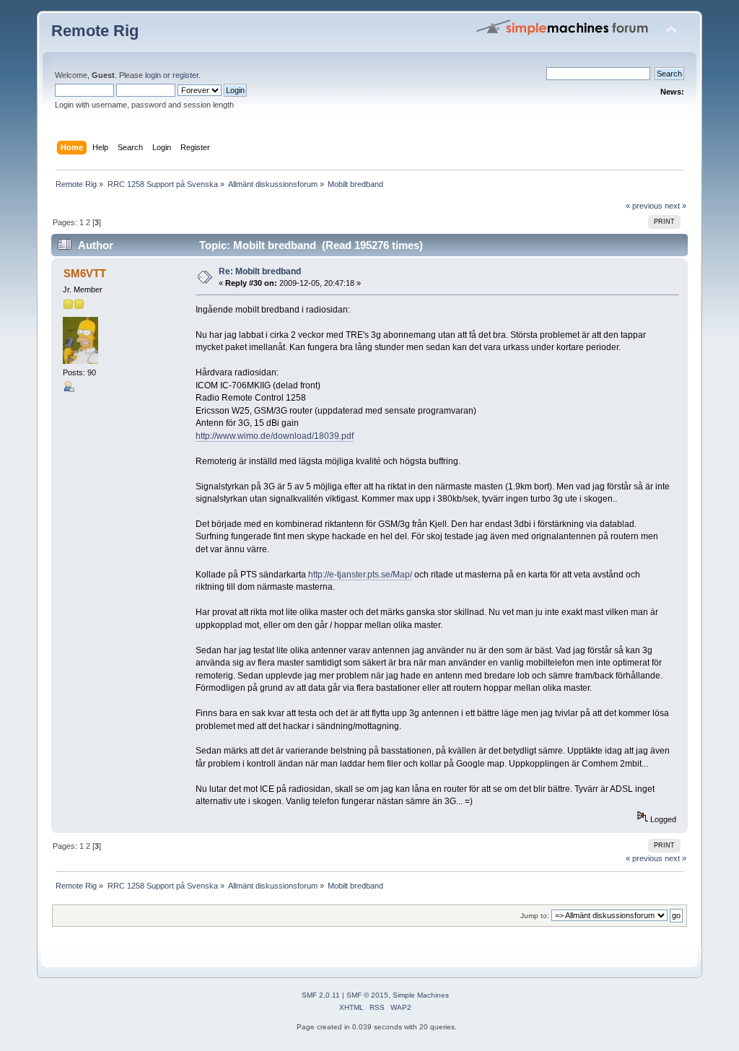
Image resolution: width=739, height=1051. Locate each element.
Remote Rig (95, 31)
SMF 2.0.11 (321, 995)
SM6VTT (85, 273)
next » (675, 205)
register (185, 75)
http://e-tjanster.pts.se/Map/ (360, 575)
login (153, 75)
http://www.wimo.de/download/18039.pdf (275, 436)
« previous (644, 205)
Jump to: (534, 916)
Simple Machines (421, 995)
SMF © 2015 (367, 995)
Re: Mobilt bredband (260, 271)
